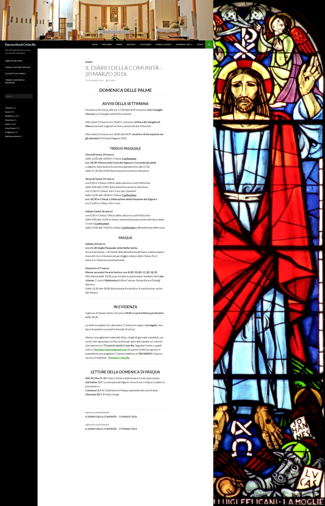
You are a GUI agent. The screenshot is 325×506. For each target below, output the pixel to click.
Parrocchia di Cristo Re (20, 44)
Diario (119, 44)
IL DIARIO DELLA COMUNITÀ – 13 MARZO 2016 (111, 414)
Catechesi (9, 120)
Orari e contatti (163, 44)
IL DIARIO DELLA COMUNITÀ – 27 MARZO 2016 (111, 426)
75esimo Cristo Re (118, 357)
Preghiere (107, 44)
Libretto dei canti (13, 61)
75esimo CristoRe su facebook (15, 81)
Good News (145, 44)
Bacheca (131, 44)
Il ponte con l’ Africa (15, 73)
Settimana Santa (12, 136)
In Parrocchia (183, 44)
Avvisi (7, 112)
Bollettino (9, 116)
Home (95, 44)
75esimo (9, 108)
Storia (200, 44)
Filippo (112, 80)
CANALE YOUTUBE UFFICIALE (17, 67)
